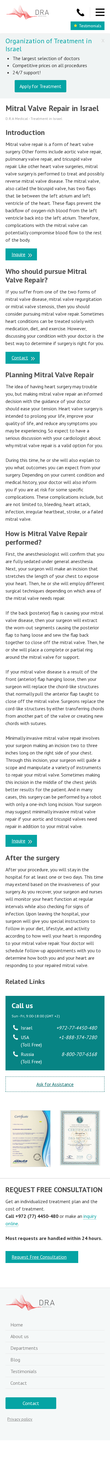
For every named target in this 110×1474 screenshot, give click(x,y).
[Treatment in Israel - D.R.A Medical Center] (27, 12)
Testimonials (90, 26)
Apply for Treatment (40, 86)
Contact (20, 358)
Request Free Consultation (39, 1257)
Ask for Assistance (55, 1084)
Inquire (18, 254)
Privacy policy (19, 1419)
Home (16, 1325)
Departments (24, 1348)
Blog (15, 1360)
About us (19, 1336)
